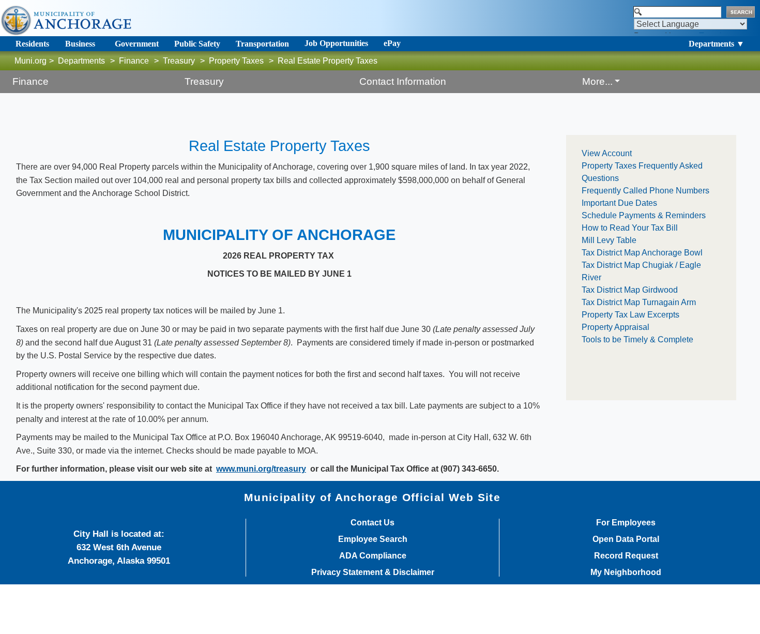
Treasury (179, 60)
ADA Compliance (372, 556)
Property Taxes (236, 60)
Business (80, 43)
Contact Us (372, 523)
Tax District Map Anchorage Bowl (642, 252)
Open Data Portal (625, 539)
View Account (607, 153)
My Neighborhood (625, 572)
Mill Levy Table (609, 240)
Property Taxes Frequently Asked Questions (642, 172)
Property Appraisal (615, 327)
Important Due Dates (619, 203)
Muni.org (30, 60)
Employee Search (372, 539)
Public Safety (197, 43)
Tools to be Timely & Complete (637, 339)
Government (137, 43)
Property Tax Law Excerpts (630, 314)
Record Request (626, 556)
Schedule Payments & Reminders (644, 215)
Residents (32, 43)
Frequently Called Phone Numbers (645, 190)
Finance (134, 60)
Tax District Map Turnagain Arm (639, 302)
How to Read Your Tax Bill (630, 227)
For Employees (626, 523)
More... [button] (597, 81)
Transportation (262, 43)
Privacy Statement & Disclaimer (372, 572)
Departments (81, 60)
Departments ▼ (716, 43)
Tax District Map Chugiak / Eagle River (641, 271)
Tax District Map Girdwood (630, 289)
